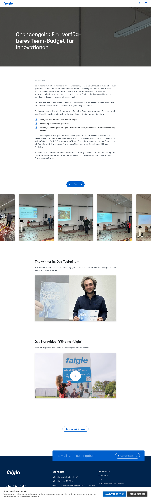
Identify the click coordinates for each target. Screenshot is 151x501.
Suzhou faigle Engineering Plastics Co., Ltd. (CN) (73, 485)
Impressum (103, 476)
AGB (100, 480)
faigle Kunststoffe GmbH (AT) (65, 477)
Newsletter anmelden (127, 456)
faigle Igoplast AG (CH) (62, 481)
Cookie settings (137, 494)
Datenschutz (104, 471)
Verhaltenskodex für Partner (111, 484)
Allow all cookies (114, 494)
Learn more (35, 497)
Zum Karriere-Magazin (75, 429)
